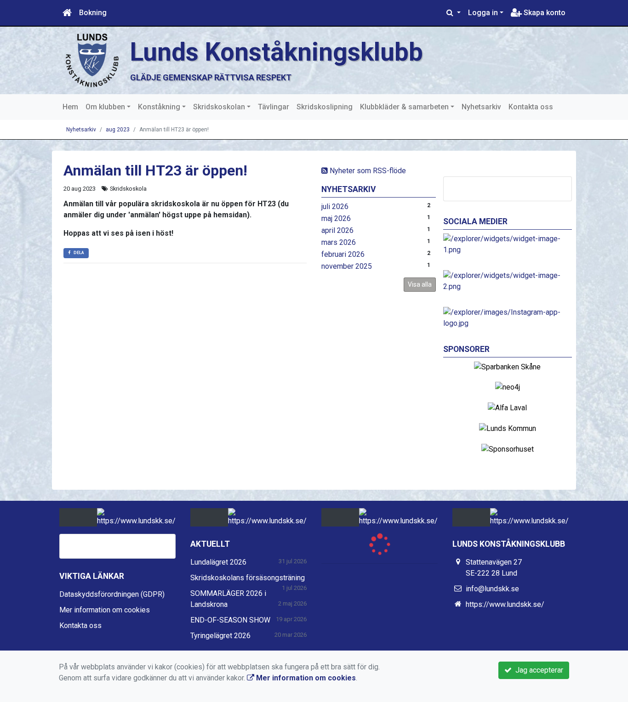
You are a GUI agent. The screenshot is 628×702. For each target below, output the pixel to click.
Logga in (483, 12)
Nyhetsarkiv (481, 106)
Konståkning (159, 106)
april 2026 (337, 230)
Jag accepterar (537, 670)
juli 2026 (334, 206)
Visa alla (420, 284)
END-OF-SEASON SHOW (230, 620)
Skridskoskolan (219, 106)
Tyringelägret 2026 (220, 635)
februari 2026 (343, 254)
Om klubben (105, 106)
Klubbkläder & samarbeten (404, 106)
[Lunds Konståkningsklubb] (91, 60)
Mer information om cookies (104, 610)
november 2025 (346, 266)
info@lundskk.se (492, 588)
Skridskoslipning (325, 106)
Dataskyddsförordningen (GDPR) (112, 594)
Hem (70, 106)
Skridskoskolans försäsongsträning (247, 577)
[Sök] (453, 13)
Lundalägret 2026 (218, 562)
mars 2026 (338, 242)
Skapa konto (543, 12)
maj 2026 (336, 218)
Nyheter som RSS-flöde (367, 170)
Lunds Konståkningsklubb (276, 52)
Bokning (93, 12)
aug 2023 (118, 129)
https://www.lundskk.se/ (505, 604)
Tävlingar (273, 106)
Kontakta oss (530, 106)
